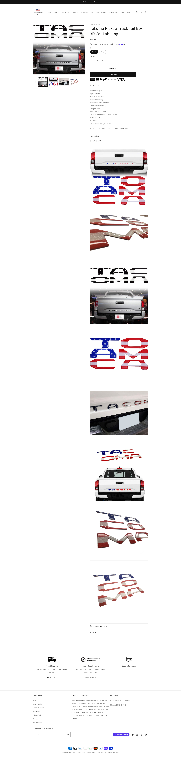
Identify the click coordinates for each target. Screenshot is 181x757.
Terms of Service (38, 708)
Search (35, 700)
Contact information (113, 752)
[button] (137, 12)
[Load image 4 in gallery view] (74, 82)
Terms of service (101, 752)
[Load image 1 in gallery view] (43, 82)
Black (94, 52)
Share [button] (94, 633)
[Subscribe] (68, 734)
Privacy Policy (37, 715)
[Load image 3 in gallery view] (64, 82)
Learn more (51, 677)
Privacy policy (91, 752)
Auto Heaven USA (70, 752)
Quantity (92, 56)
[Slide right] (82, 82)
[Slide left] (35, 82)
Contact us (36, 719)
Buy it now (113, 74)
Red (102, 52)
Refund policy (37, 722)
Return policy (37, 704)
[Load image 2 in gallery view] (53, 82)
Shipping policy (38, 711)
